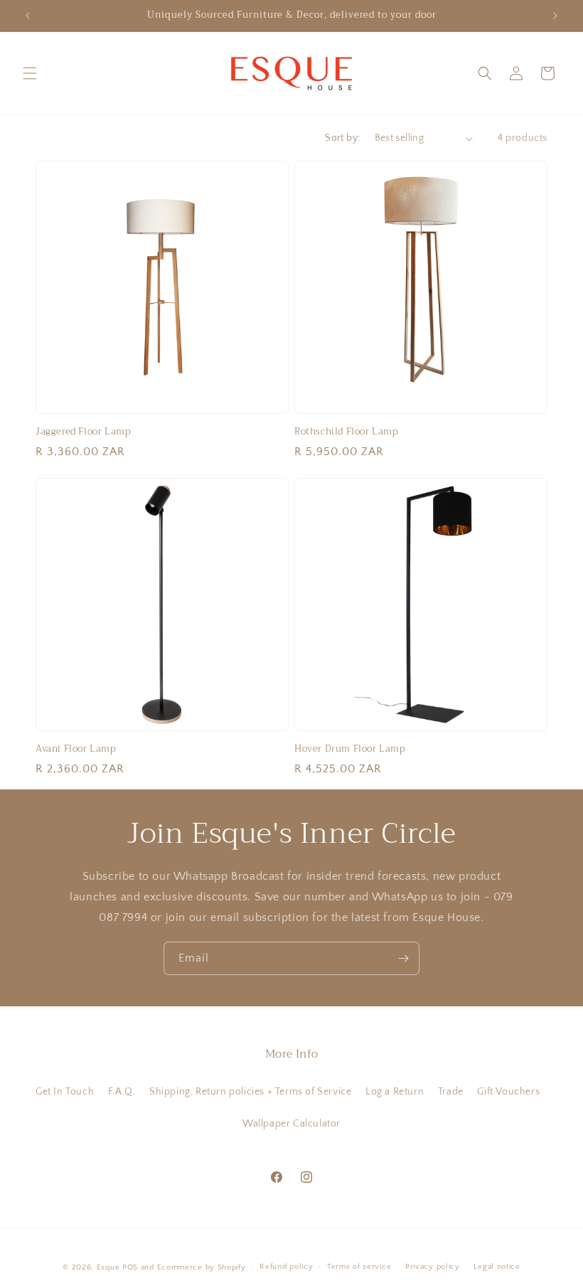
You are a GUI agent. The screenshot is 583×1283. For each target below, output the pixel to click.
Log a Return (394, 1091)
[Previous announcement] (27, 15)
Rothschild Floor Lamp (346, 432)
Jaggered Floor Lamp (83, 432)
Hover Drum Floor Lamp (350, 749)
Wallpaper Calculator (291, 1123)
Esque (108, 1267)
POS (130, 1267)
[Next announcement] (555, 15)
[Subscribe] (403, 958)
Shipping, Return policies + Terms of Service (250, 1091)
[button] (30, 73)
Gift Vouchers (508, 1091)
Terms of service (359, 1266)
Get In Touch (65, 1091)
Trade (451, 1091)
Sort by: (342, 138)
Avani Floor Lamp (76, 749)
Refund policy (286, 1266)
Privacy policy (432, 1266)
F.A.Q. (122, 1091)
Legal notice (497, 1266)
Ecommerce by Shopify (201, 1267)
